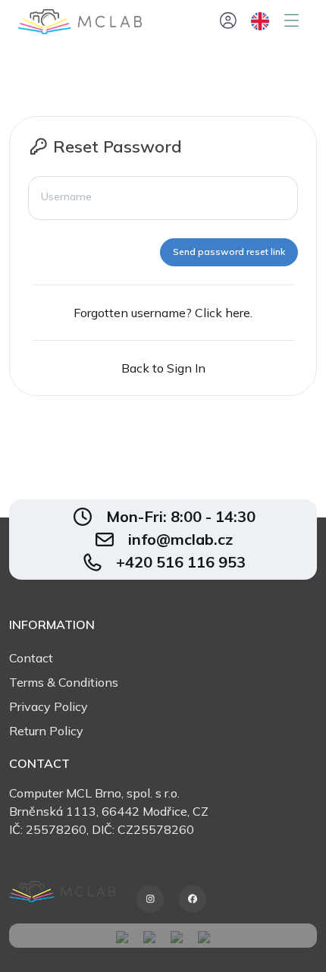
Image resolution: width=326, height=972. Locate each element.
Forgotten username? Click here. (163, 312)
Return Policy (46, 730)
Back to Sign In (163, 368)
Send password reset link (229, 251)
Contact (31, 657)
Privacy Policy (48, 706)
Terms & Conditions (63, 682)
